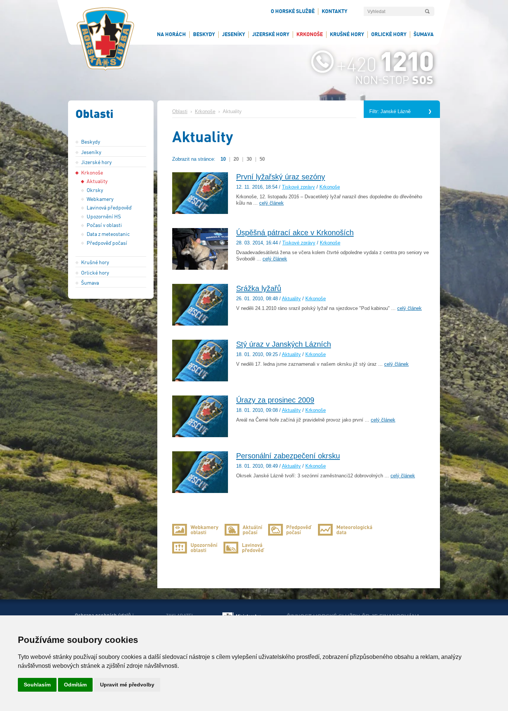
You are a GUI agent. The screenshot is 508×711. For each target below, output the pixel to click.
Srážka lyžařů (258, 288)
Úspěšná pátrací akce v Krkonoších (295, 232)
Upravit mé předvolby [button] (127, 685)
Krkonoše (205, 111)
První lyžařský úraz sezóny (280, 177)
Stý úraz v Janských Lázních (283, 344)
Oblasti (179, 111)
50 (262, 159)
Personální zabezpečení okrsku (288, 456)
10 (223, 159)
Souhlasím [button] (37, 685)
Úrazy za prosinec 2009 (275, 400)
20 (236, 159)
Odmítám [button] (75, 685)
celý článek (271, 203)
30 (249, 159)
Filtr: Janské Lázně (390, 111)
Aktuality (291, 298)
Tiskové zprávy (298, 187)
